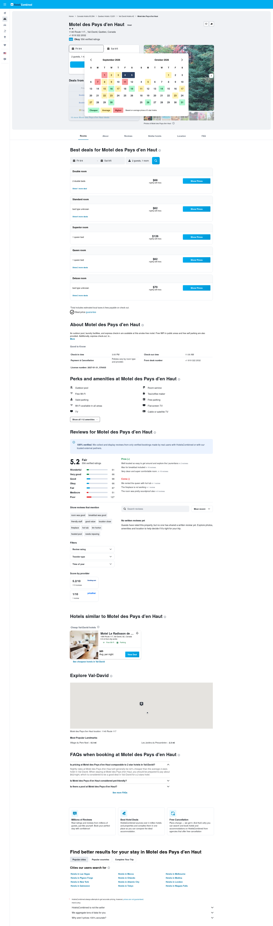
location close (105, 521)
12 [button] (132, 81)
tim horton (96, 527)
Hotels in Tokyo (125, 885)
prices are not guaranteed (133, 899)
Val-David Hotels (125, 16)
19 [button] (132, 88)
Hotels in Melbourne (175, 873)
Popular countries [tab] (100, 859)
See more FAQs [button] (120, 792)
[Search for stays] (5, 19)
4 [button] (125, 75)
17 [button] (118, 88)
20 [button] (91, 95)
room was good (78, 515)
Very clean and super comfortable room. (144, 471)
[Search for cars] (5, 25)
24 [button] (118, 95)
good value (90, 521)
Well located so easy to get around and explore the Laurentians (154, 463)
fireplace (75, 527)
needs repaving (92, 533)
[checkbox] (84, 583)
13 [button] (91, 88)
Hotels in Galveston (80, 885)
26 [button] (132, 95)
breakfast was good (97, 515)
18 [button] (125, 88)
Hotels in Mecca (126, 873)
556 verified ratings (90, 39)
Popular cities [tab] (79, 859)
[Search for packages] (5, 31)
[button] (5, 4)
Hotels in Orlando (126, 877)
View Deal (132, 654)
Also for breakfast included (138, 467)
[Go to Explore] (5, 37)
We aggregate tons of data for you (89, 912)
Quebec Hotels (103, 16)
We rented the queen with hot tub (140, 483)
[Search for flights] (5, 13)
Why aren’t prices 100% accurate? (89, 917)
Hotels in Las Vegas (80, 873)
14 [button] (97, 88)
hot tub (85, 527)
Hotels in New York (80, 881)
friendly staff (76, 521)
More (72, 338)
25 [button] (125, 95)
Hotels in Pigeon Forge (82, 877)
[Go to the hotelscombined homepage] (21, 4)
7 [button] (97, 81)
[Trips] (5, 45)
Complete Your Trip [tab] (124, 859)
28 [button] (97, 102)
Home (71, 16)
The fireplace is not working (138, 487)
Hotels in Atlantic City (128, 881)
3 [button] (118, 75)
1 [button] (104, 75)
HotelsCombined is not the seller (88, 907)
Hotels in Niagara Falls (177, 885)
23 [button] (111, 95)
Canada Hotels (83, 16)
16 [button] (111, 88)
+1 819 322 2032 (77, 35)
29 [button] (104, 102)
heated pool (76, 533)
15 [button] (104, 88)
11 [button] (125, 81)
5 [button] (132, 75)
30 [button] (111, 102)
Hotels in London (174, 881)
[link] (89, 661)
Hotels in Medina (174, 877)
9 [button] (111, 81)
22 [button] (104, 95)
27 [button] (91, 102)
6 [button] (91, 81)
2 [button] (111, 75)
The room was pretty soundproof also (143, 491)
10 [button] (118, 81)
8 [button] (104, 81)
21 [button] (97, 95)
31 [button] (182, 102)
